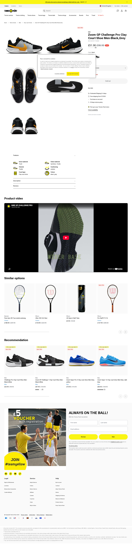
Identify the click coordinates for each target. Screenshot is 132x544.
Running (13, 6)
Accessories (72, 15)
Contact (58, 485)
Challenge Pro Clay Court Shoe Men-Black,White (15, 381)
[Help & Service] (118, 11)
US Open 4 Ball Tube (72, 318)
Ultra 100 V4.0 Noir (41, 318)
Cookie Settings (8, 492)
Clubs (31, 502)
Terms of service (40, 514)
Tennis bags (41, 15)
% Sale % (101, 15)
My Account (59, 482)
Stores (57, 492)
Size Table (90, 88)
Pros (87, 15)
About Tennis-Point (60, 489)
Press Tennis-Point (60, 505)
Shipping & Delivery (60, 495)
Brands (81, 15)
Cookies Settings (59, 73)
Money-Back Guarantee (10, 489)
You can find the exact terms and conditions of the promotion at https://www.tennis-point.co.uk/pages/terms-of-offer (33, 540)
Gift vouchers (124, 6)
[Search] (44, 11)
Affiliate (32, 492)
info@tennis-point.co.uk (116, 441)
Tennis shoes (31, 15)
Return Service (33, 489)
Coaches (32, 498)
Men (20, 22)
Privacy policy (24, 514)
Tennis (6, 6)
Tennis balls (51, 15)
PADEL (20, 6)
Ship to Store (33, 505)
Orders (31, 485)
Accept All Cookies (73, 73)
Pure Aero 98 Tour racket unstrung (15, 318)
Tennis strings (62, 15)
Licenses (6, 485)
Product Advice (59, 502)
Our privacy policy (73, 445)
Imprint (51, 69)
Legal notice (32, 514)
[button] (120, 332)
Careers (32, 495)
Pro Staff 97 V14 (102, 318)
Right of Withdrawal (9, 482)
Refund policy (49, 514)
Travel (93, 15)
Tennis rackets (8, 15)
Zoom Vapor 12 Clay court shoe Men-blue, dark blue (112, 381)
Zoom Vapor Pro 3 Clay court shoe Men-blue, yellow (80, 381)
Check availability (93, 110)
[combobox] (72, 11)
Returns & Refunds (60, 498)
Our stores (117, 6)
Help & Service (33, 482)
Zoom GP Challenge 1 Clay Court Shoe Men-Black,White (49, 381)
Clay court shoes (28, 22)
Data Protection (45, 69)
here (72, 67)
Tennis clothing (20, 15)
